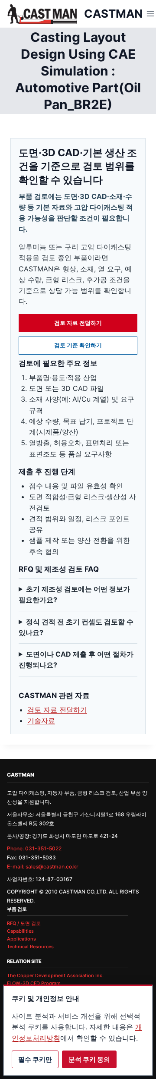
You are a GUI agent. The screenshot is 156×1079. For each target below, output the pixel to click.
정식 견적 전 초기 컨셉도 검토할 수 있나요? (76, 627)
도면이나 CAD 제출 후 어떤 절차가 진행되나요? (76, 659)
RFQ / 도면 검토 (24, 923)
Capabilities (20, 931)
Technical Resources (30, 947)
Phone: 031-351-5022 (34, 848)
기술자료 (41, 720)
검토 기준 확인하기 (78, 345)
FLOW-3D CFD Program (34, 983)
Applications (21, 939)
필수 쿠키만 (35, 1059)
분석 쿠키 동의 (89, 1059)
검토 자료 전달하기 (78, 322)
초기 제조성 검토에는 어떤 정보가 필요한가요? (74, 594)
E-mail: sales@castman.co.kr (42, 866)
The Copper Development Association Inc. (55, 975)
